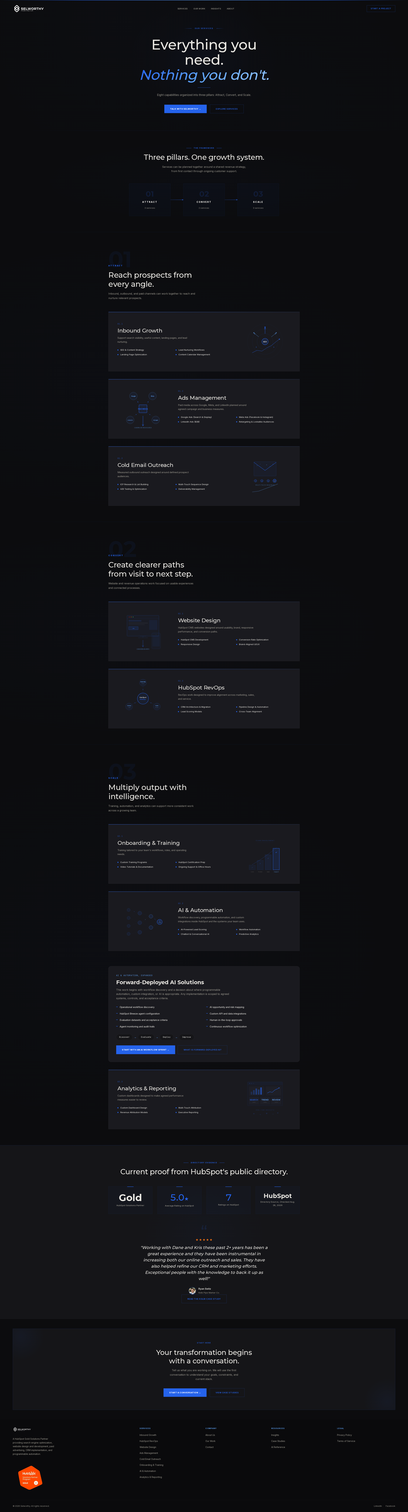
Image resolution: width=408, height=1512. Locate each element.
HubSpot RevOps (149, 1441)
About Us (210, 1435)
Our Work (199, 8)
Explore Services (227, 109)
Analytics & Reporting (151, 1477)
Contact (209, 1447)
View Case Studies (227, 1392)
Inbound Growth (148, 1435)
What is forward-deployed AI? (203, 1049)
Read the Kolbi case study (204, 1299)
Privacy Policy (344, 1435)
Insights (216, 8)
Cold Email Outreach (150, 1459)
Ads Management (149, 1453)
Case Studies (278, 1441)
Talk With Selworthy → (185, 109)
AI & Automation (148, 1471)
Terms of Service (346, 1441)
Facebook (390, 1506)
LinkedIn (378, 1506)
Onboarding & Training (151, 1465)
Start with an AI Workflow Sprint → (145, 1049)
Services (183, 8)
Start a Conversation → (185, 1392)
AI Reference (278, 1447)
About (230, 8)
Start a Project (381, 8)
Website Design (148, 1447)
